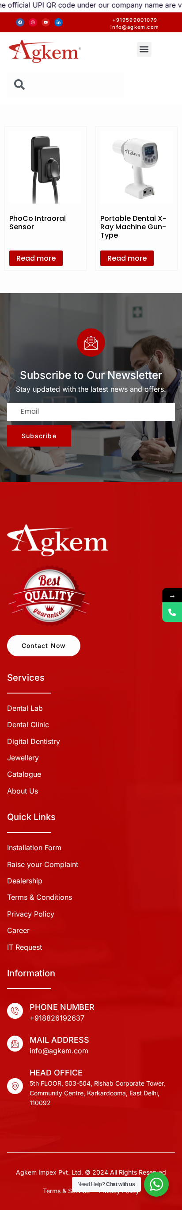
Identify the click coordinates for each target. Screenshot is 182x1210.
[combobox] (65, 84)
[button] (144, 49)
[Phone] (172, 612)
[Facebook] (20, 22)
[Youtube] (46, 22)
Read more (36, 258)
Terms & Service (66, 1191)
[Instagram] (33, 22)
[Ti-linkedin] (58, 22)
